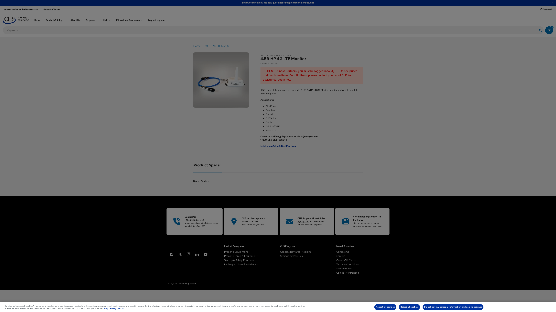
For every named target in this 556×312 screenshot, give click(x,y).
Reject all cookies (409, 307)
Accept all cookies (385, 307)
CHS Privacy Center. (114, 309)
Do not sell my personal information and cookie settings (453, 307)
